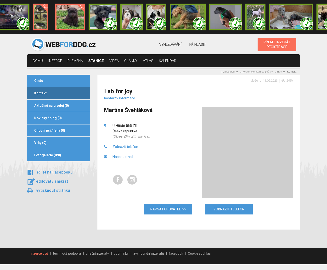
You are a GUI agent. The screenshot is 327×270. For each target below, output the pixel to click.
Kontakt (40, 93)
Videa (114, 61)
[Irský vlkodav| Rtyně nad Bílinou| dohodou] (291, 17)
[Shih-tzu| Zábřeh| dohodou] (131, 17)
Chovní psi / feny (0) (49, 130)
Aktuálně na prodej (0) (51, 105)
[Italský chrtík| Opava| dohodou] (255, 17)
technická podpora (67, 253)
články (130, 61)
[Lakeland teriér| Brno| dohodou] (188, 17)
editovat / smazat (52, 181)
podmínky (121, 253)
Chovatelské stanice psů (254, 71)
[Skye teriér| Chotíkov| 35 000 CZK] (103, 17)
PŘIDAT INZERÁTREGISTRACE (277, 44)
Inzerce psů (228, 71)
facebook (176, 253)
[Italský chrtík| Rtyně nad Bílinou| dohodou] (225, 17)
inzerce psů (39, 253)
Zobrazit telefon (125, 147)
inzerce (55, 61)
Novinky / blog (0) (48, 118)
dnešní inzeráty (97, 253)
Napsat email (123, 157)
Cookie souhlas (199, 253)
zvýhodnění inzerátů (148, 253)
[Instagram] (132, 183)
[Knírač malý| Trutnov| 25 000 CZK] (40, 17)
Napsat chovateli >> (168, 209)
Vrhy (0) (40, 143)
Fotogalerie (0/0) (47, 155)
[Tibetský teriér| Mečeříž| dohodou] (156, 17)
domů (38, 61)
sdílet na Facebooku (54, 172)
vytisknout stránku (53, 190)
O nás (278, 71)
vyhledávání (170, 44)
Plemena (75, 61)
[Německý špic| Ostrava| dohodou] (70, 17)
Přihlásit (197, 44)
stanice (96, 61)
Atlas (148, 61)
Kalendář (167, 61)
